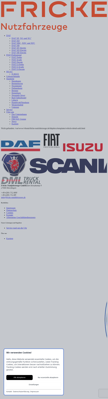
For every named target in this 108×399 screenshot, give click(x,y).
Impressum (34, 392)
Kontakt (9, 392)
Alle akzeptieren (19, 377)
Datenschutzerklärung (21, 392)
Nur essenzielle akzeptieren (48, 377)
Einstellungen (34, 384)
